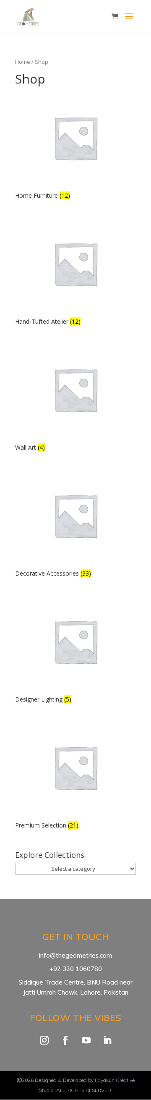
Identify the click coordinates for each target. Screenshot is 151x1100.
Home (22, 61)
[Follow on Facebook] (65, 1040)
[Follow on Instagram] (44, 1040)
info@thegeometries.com (75, 955)
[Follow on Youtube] (86, 1040)
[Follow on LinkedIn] (107, 1040)
